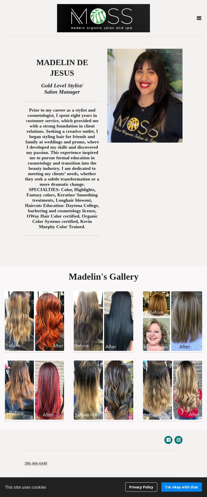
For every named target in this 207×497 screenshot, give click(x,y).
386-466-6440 (35, 463)
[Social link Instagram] (178, 440)
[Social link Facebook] (168, 440)
